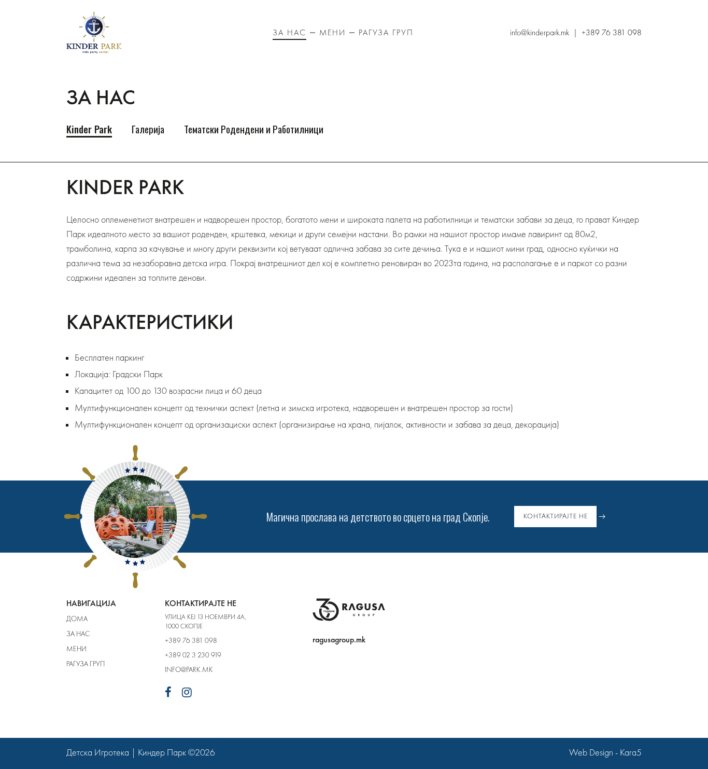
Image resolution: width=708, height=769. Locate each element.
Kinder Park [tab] (89, 129)
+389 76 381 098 (191, 640)
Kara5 (631, 752)
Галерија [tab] (148, 129)
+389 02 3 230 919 (193, 655)
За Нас (289, 32)
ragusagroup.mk (339, 639)
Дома (77, 618)
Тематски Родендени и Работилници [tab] (253, 129)
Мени (332, 32)
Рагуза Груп (386, 32)
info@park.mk (189, 669)
